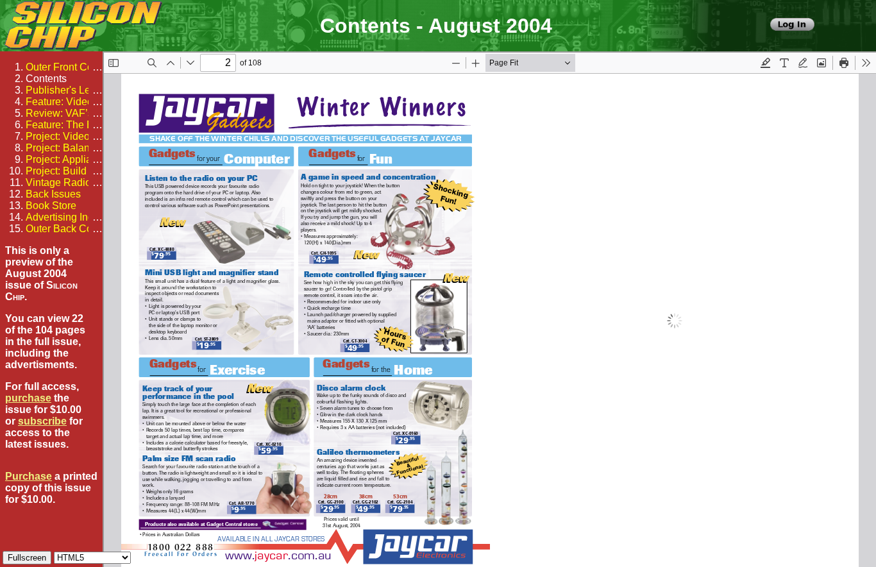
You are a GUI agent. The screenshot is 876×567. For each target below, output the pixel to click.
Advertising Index (65, 217)
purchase (28, 398)
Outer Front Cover (66, 67)
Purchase (28, 476)
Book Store (51, 205)
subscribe (42, 421)
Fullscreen (27, 558)
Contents (46, 78)
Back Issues (53, 194)
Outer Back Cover (66, 228)
